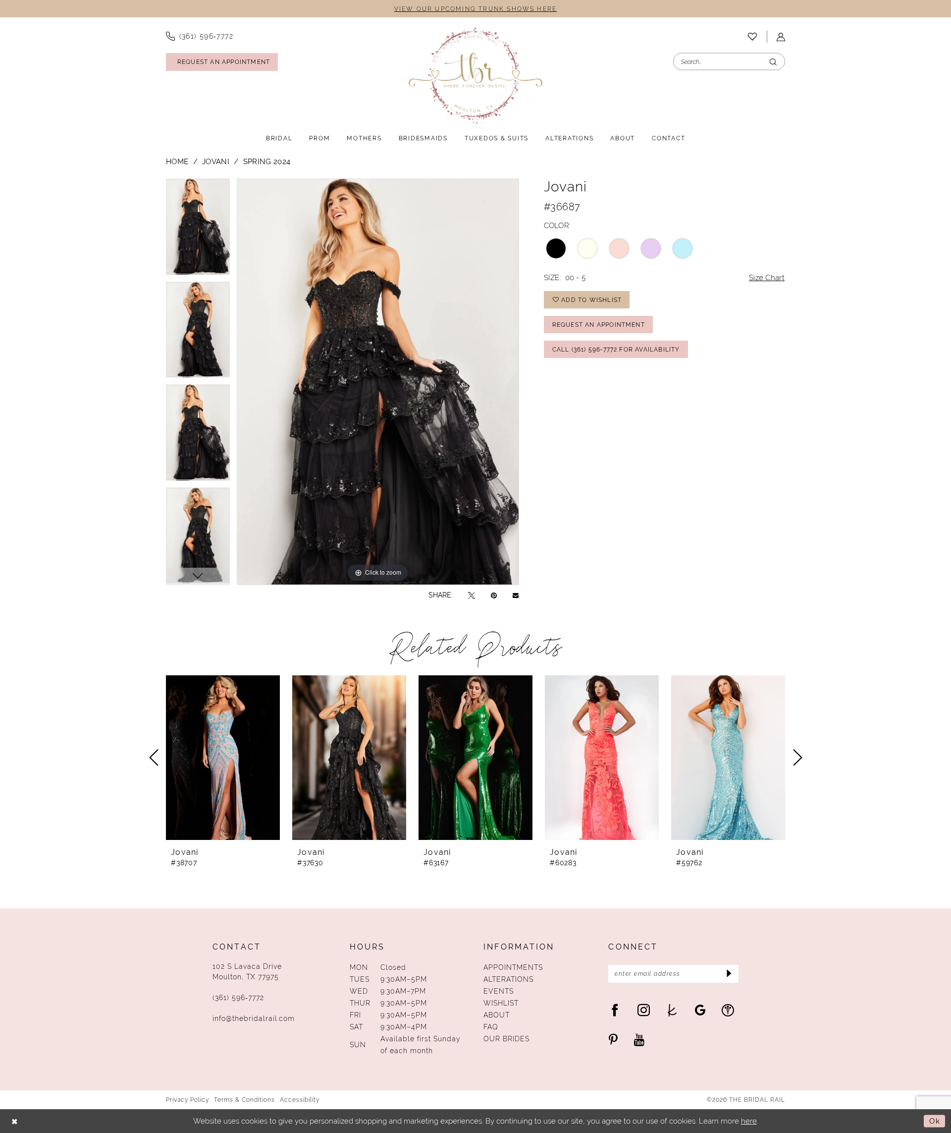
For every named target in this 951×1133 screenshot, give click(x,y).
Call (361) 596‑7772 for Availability (616, 349)
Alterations (508, 979)
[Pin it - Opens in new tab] (493, 595)
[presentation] (223, 757)
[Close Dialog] (15, 1121)
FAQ (490, 1027)
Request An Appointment (598, 324)
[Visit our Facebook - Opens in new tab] (615, 1010)
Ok (934, 1121)
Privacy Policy (187, 1099)
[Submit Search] (773, 61)
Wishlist (501, 1003)
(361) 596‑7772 (238, 998)
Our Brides (506, 1039)
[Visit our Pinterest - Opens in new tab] (613, 1039)
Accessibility (299, 1099)
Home (177, 161)
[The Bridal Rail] (475, 75)
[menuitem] (199, 36)
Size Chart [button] (767, 277)
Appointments (513, 967)
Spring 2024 (266, 161)
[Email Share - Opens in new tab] (515, 595)
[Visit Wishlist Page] (752, 36)
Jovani (215, 161)
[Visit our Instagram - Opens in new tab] (643, 1010)
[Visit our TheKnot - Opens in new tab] (672, 1010)
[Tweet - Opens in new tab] (472, 595)
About (496, 1015)
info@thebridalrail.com (253, 1018)
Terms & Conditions (244, 1099)
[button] (781, 37)
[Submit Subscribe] (728, 974)
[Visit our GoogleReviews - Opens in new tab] (700, 1010)
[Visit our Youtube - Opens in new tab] (639, 1039)
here (749, 1121)
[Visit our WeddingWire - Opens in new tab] (728, 1010)
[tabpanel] (198, 230)
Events (498, 991)
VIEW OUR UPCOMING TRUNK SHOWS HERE (475, 8)
